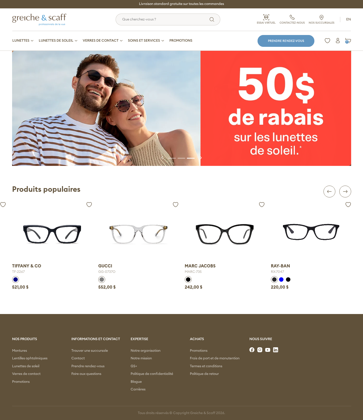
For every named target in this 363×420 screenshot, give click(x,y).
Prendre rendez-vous (286, 40)
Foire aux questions (86, 374)
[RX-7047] (311, 232)
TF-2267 (18, 272)
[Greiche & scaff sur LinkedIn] (276, 350)
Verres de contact (26, 374)
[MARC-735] (225, 234)
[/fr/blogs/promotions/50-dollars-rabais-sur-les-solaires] (181, 108)
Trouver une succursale (89, 350)
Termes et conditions (206, 366)
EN (348, 19)
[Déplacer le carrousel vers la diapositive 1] (172, 158)
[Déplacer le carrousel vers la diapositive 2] (181, 158)
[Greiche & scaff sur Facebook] (252, 350)
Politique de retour (204, 374)
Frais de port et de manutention (215, 358)
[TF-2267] (52, 234)
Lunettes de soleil (25, 366)
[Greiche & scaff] (45, 19)
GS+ (134, 366)
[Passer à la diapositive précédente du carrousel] (162, 158)
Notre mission (141, 358)
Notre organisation (146, 350)
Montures (19, 350)
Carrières (138, 389)
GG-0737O (107, 272)
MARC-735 (193, 272)
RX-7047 (277, 272)
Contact (78, 358)
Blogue (136, 382)
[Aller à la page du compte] (338, 41)
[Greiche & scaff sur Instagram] (260, 350)
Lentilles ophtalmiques (29, 358)
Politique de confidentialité (152, 374)
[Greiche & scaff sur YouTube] (268, 350)
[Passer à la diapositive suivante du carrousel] (200, 158)
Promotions (21, 382)
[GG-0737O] (138, 234)
